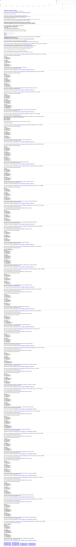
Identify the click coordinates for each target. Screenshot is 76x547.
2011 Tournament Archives (32, 544)
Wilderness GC (25, 205)
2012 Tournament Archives (23, 544)
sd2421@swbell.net (21, 16)
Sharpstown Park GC (28, 43)
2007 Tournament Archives (32, 545)
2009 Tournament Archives (15, 545)
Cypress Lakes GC (23, 388)
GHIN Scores (32, 69)
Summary (11, 69)
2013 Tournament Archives (15, 544)
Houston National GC (23, 71)
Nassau (26, 431)
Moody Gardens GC (25, 310)
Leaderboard (23, 69)
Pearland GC (25, 433)
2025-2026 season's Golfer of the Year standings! (10, 10)
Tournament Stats (27, 69)
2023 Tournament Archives (15, 542)
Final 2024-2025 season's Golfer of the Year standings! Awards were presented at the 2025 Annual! (17, 12)
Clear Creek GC (24, 246)
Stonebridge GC (22, 368)
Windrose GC (25, 226)
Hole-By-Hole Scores (16, 69)
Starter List (18, 55)
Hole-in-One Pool (8, 22)
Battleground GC (25, 477)
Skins (20, 69)
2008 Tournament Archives (23, 545)
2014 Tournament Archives (7, 544)
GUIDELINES (7, 37)
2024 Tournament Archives (7, 542)
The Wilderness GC (25, 455)
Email (5, 32)
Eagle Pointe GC (23, 124)
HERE (29, 19)
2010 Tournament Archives (7, 545)
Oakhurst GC (22, 328)
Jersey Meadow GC (25, 185)
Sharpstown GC (23, 113)
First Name (5, 33)
